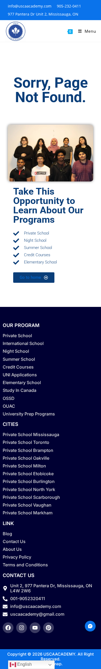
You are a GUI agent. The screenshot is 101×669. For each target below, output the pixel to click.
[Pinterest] (48, 627)
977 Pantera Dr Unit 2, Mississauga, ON (43, 14)
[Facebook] (8, 627)
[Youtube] (35, 627)
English (24, 664)
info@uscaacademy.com (29, 6)
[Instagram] (21, 627)
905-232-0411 (69, 6)
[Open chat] (90, 626)
